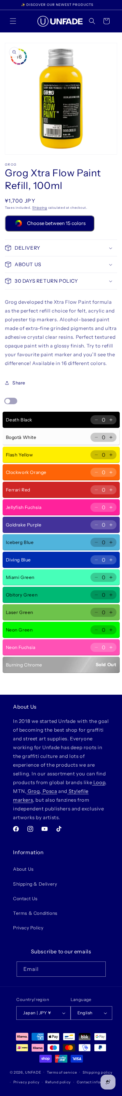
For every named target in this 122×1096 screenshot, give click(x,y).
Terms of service (62, 1072)
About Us (23, 869)
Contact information (96, 1082)
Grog (33, 791)
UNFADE (33, 1072)
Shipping (39, 208)
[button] (13, 21)
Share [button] (18, 383)
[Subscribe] (98, 969)
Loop (98, 782)
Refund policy (58, 1082)
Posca (49, 791)
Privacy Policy (28, 928)
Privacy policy (26, 1082)
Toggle (10, 401)
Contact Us (25, 899)
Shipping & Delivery (35, 884)
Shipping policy (98, 1072)
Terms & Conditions (35, 913)
